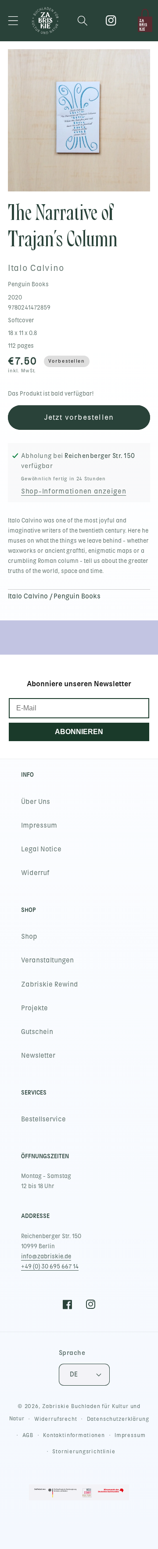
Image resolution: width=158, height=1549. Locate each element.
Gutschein (37, 1032)
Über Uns (35, 802)
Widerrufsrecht (55, 1419)
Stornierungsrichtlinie (83, 1451)
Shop (29, 936)
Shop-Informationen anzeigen (73, 491)
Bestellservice (43, 1119)
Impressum (39, 825)
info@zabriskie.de (46, 1256)
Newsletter (38, 1055)
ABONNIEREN (79, 731)
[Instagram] (111, 20)
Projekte (34, 1008)
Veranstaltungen (47, 960)
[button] (13, 20)
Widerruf (35, 873)
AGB (28, 1435)
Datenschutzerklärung (118, 1419)
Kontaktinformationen (74, 1435)
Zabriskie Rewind (49, 984)
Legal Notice (41, 849)
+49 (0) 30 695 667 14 (50, 1266)
